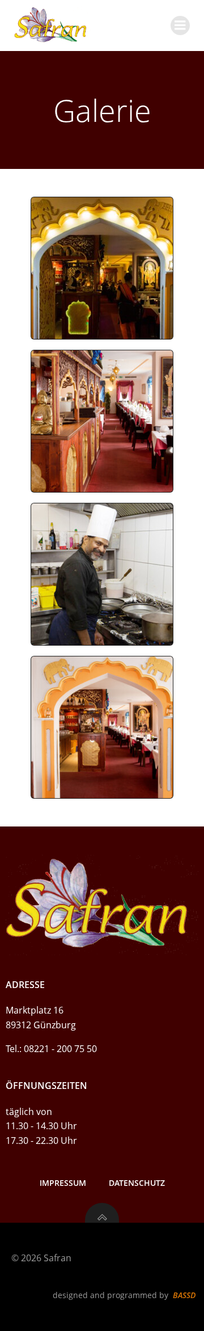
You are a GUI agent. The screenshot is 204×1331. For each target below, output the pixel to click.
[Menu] (180, 25)
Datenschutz (137, 1182)
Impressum (63, 1182)
